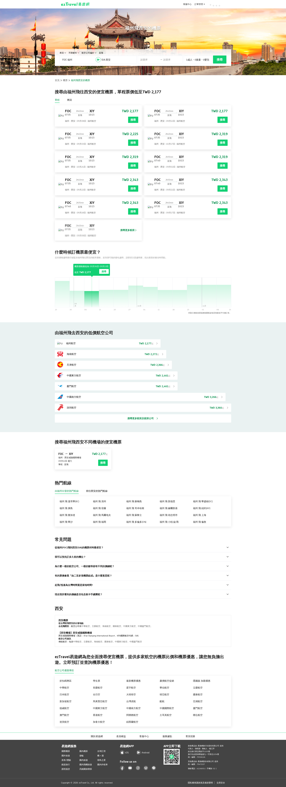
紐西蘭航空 (132, 721)
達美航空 (64, 721)
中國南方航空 (133, 708)
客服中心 (187, 4)
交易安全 (221, 782)
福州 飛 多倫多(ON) (136, 521)
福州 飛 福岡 (99, 521)
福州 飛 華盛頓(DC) (203, 501)
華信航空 (164, 687)
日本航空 (64, 694)
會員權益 (121, 736)
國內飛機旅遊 (85, 764)
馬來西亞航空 (100, 701)
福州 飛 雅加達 (67, 515)
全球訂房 (101, 751)
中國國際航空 (167, 708)
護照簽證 (66, 769)
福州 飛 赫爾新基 (169, 508)
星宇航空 (131, 687)
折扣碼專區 (66, 680)
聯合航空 (198, 714)
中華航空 (85, 626)
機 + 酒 (100, 755)
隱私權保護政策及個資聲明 (200, 782)
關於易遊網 (97, 736)
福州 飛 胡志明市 (169, 515)
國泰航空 (117, 626)
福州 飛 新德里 (167, 501)
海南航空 (106, 626)
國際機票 (66, 751)
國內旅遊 (83, 760)
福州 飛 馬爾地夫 (102, 515)
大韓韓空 (131, 694)
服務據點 (167, 736)
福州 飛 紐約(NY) (201, 508)
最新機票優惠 (133, 680)
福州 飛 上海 (199, 515)
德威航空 (64, 708)
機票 (65, 80)
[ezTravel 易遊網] (75, 4)
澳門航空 (64, 714)
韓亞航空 (164, 694)
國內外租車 (102, 764)
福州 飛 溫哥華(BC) (69, 501)
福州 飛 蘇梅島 (134, 501)
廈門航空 (198, 708)
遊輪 (81, 755)
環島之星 (101, 760)
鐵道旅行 (66, 764)
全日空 (96, 694)
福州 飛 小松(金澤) (169, 521)
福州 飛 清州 (99, 501)
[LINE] (153, 768)
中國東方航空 (129, 626)
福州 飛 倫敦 (199, 521)
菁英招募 (190, 736)
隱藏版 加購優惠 (201, 680)
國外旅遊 (66, 755)
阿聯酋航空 (132, 714)
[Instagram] (138, 768)
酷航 (162, 701)
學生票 (96, 680)
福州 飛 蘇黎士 (134, 515)
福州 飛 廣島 (66, 508)
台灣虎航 (131, 701)
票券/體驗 (66, 760)
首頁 (57, 80)
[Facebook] (122, 768)
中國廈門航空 (144, 626)
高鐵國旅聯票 (85, 769)
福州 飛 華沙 (66, 521)
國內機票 (83, 751)
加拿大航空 (99, 721)
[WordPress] (146, 768)
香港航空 (97, 714)
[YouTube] (130, 768)
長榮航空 (97, 687)
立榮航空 (96, 626)
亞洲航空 (198, 701)
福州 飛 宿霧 (99, 508)
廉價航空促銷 (167, 680)
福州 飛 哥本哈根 (135, 508)
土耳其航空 (166, 714)
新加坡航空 (66, 701)
